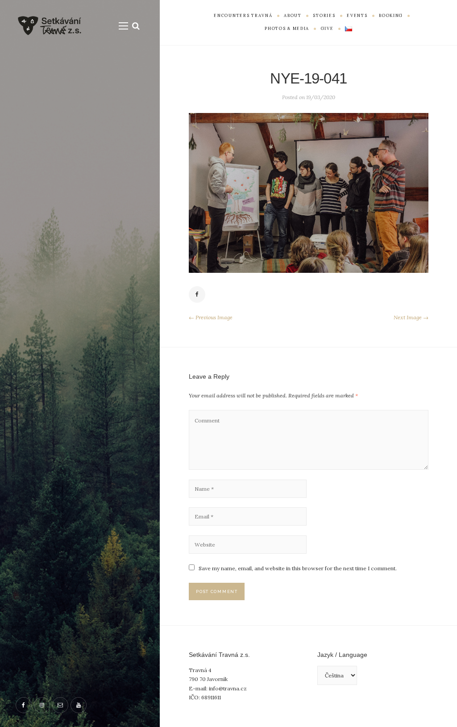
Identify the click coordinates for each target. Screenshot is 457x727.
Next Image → (411, 317)
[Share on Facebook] (197, 294)
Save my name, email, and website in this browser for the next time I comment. (298, 568)
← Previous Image (211, 317)
